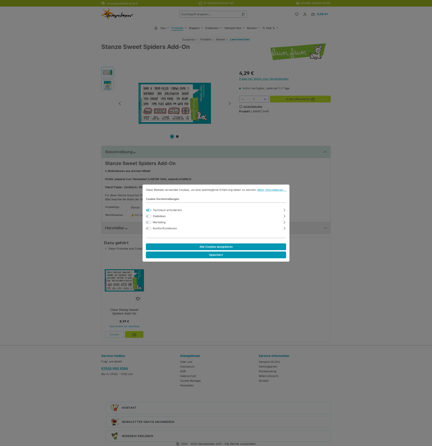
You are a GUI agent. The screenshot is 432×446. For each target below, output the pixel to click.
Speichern (216, 254)
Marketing (159, 222)
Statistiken (159, 216)
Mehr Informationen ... (271, 190)
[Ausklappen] (284, 209)
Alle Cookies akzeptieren (216, 246)
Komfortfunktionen (165, 228)
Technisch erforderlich (167, 210)
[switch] (148, 216)
